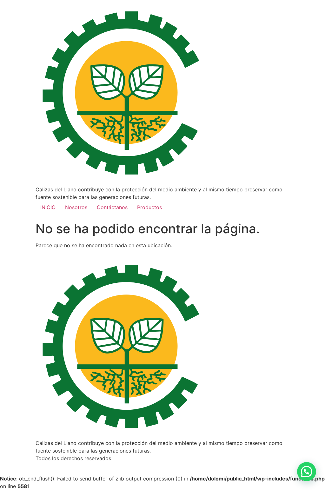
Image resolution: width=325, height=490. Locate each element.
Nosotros (76, 207)
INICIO (48, 207)
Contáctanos (112, 207)
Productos (149, 207)
